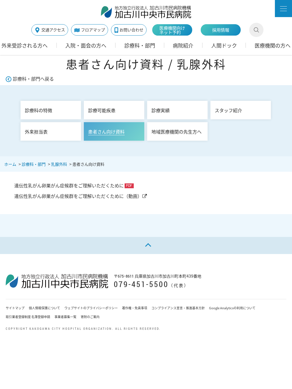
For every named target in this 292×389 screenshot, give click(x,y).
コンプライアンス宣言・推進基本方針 (178, 308)
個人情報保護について (44, 308)
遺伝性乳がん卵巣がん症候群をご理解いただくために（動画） (78, 196)
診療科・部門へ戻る (33, 78)
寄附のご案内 (90, 316)
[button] (283, 8)
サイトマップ (15, 308)
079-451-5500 (141, 284)
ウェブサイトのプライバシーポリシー (91, 308)
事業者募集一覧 (65, 316)
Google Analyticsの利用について (232, 308)
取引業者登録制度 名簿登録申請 (28, 316)
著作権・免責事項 (134, 308)
